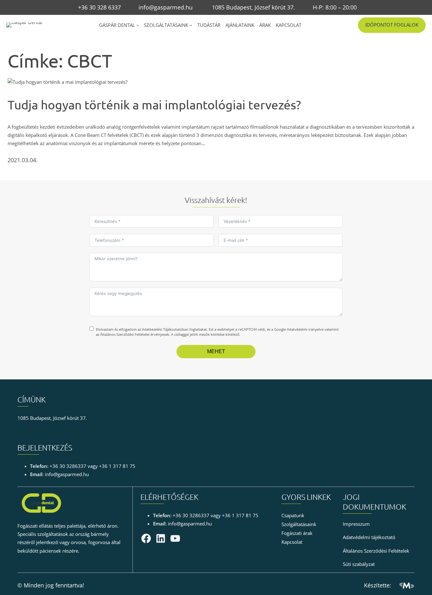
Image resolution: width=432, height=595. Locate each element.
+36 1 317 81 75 (117, 466)
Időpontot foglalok (391, 24)
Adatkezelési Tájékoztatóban (165, 329)
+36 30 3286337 (68, 466)
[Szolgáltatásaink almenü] (190, 25)
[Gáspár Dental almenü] (137, 25)
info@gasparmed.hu (166, 7)
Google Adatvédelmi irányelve (299, 329)
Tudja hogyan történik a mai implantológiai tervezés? (154, 104)
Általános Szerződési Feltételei (125, 334)
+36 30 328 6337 (99, 7)
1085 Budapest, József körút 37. (253, 7)
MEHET (216, 351)
